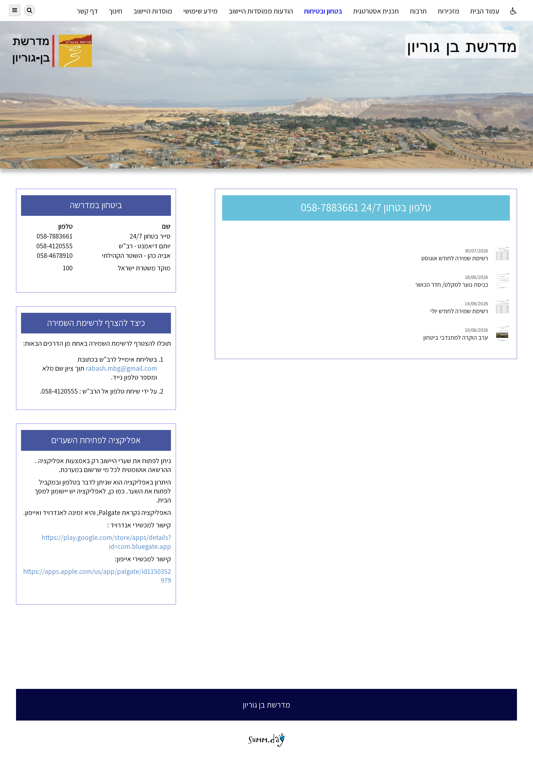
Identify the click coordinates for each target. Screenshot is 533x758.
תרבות (418, 11)
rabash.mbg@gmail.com (121, 368)
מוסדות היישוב (152, 11)
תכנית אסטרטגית (376, 11)
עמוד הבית (484, 11)
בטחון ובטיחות (323, 11)
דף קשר (87, 11)
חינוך (115, 11)
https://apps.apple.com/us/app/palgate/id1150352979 (97, 576)
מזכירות (448, 11)
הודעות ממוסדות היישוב (261, 11)
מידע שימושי (200, 11)
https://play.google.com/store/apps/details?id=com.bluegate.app (106, 542)
